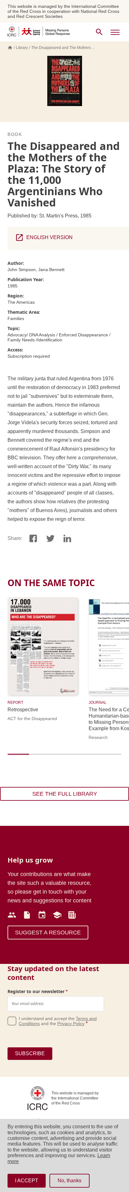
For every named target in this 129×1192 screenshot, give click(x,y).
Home (10, 47)
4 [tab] (66, 757)
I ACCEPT (26, 1180)
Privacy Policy (71, 1023)
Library (22, 47)
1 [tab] (11, 757)
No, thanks (69, 1180)
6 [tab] (103, 757)
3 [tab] (47, 757)
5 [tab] (84, 757)
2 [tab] (29, 757)
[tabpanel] (48, 659)
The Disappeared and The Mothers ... (63, 47)
